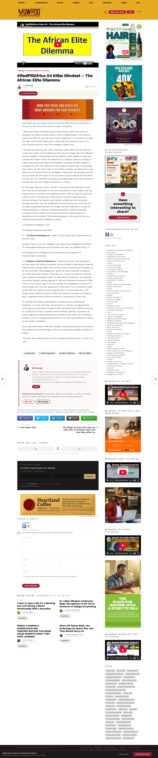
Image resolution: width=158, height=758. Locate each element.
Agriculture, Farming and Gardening (124, 250)
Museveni (111, 709)
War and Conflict (124, 370)
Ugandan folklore (114, 732)
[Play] (108, 403)
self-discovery (113, 719)
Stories (21, 3)
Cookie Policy (122, 747)
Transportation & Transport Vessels (124, 363)
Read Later (30, 353)
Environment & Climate (124, 280)
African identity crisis (57, 410)
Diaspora (124, 274)
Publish (76, 3)
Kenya (110, 703)
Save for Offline (85, 353)
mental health (124, 706)
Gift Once (28, 402)
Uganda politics (131, 732)
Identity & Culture (124, 306)
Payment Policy (110, 747)
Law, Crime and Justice (124, 314)
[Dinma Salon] (124, 125)
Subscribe (89, 476)
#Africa (21, 410)
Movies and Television (124, 325)
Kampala (111, 699)
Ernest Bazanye (137, 102)
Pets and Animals (124, 340)
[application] (123, 395)
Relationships (113, 715)
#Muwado (133, 671)
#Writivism (130, 677)
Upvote (35, 448)
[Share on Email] (38, 347)
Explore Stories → (124, 754)
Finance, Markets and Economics (124, 291)
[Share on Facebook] (24, 347)
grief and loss (122, 696)
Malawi (110, 706)
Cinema (124, 263)
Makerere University (126, 703)
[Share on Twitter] (29, 347)
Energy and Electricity (124, 278)
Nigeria (123, 709)
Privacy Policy (98, 747)
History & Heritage (124, 299)
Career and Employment (124, 261)
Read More (23, 618)
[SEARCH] (105, 12)
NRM (133, 709)
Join (138, 3)
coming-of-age (126, 683)
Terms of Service (86, 747)
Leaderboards (41, 3)
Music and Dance (124, 327)
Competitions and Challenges (124, 271)
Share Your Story (117, 12)
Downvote (79, 448)
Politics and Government (124, 349)
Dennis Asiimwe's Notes (116, 690)
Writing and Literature (124, 374)
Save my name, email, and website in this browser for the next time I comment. (51, 576)
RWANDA (127, 715)
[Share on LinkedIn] (33, 347)
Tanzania (111, 725)
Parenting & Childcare (124, 336)
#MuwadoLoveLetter (115, 674)
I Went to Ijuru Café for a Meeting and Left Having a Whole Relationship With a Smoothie (36, 606)
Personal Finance (124, 338)
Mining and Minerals (124, 321)
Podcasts (124, 344)
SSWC (110, 722)
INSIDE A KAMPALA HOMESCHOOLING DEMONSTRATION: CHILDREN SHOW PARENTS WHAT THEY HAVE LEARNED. (34, 631)
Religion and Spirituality (124, 353)
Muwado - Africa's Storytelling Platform (83, 120)
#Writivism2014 (113, 680)
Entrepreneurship (114, 693)
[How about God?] (2, 379)
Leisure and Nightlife (124, 316)
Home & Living (124, 301)
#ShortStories (133, 674)
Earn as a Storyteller (111, 749)
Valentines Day (130, 735)
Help (91, 749)
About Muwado (134, 747)
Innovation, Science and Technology (124, 308)
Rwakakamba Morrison (93, 516)
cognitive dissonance (79, 410)
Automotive (124, 252)
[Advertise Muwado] (57, 119)
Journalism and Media (124, 310)
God (110, 696)
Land (124, 312)
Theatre (124, 359)
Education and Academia (124, 276)
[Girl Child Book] (124, 83)
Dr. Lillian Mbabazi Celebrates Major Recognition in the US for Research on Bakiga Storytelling (77, 604)
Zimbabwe (129, 738)
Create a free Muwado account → (30, 486)
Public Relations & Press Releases (124, 351)
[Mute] (135, 403)
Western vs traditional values (79, 412)
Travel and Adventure (124, 366)
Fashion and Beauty (124, 286)
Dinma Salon (138, 144)
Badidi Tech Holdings (55, 747)
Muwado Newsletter (124, 329)
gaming (124, 295)
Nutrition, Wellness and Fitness (124, 334)
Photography (124, 342)
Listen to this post (29, 93)
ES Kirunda (37, 368)
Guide (123, 3)
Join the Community (142, 754)
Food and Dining (124, 293)
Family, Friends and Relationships (124, 284)
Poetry (124, 346)
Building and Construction (124, 256)
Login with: (26, 523)
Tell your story (123, 217)
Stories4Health (124, 722)
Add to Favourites (48, 353)
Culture (21, 412)
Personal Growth (114, 712)
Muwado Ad (68, 120)
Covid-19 (111, 687)
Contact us (84, 749)
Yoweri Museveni (114, 738)
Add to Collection (68, 353)
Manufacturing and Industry (124, 319)
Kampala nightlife (127, 699)
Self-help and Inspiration (124, 355)
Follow (36, 386)
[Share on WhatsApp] (42, 347)
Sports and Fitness (124, 357)
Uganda (60, 412)
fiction (128, 693)
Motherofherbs (137, 59)
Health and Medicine (124, 297)
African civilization (36, 410)
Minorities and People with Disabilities (124, 323)
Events (60, 3)
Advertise (107, 3)
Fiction (124, 289)
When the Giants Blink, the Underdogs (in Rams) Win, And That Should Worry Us (76, 628)
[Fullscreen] (138, 403)
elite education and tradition (41, 412)
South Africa (128, 719)
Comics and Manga (124, 267)
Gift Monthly (43, 402)
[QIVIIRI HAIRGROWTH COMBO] (124, 41)
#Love (121, 671)
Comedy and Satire (124, 265)
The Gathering (125, 725)
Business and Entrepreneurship (124, 259)
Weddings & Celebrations (124, 372)
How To (124, 304)
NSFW (124, 331)
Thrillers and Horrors (124, 361)
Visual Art (124, 368)
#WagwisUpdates (114, 677)
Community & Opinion (53, 595)
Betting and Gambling (124, 254)
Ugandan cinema (126, 728)
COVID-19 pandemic (127, 687)
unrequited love (113, 735)
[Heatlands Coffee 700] (57, 515)
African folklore (129, 680)
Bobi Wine (112, 683)
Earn (91, 3)
